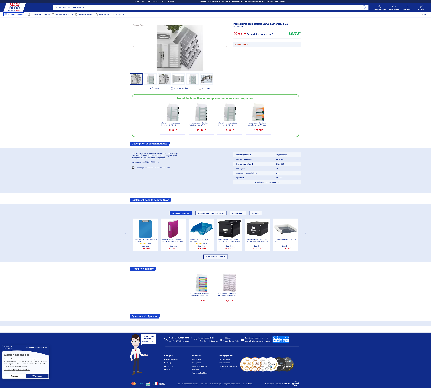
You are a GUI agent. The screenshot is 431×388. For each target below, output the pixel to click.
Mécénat (167, 369)
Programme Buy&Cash (200, 373)
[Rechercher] (364, 7)
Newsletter (195, 369)
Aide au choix (169, 366)
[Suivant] (227, 47)
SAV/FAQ (167, 363)
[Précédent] (133, 47)
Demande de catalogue (200, 366)
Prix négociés (196, 363)
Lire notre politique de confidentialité (17, 370)
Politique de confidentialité (228, 366)
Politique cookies (225, 363)
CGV (220, 369)
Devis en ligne (196, 359)
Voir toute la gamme (215, 257)
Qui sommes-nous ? (171, 359)
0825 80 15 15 (143, 1)
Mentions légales (225, 359)
